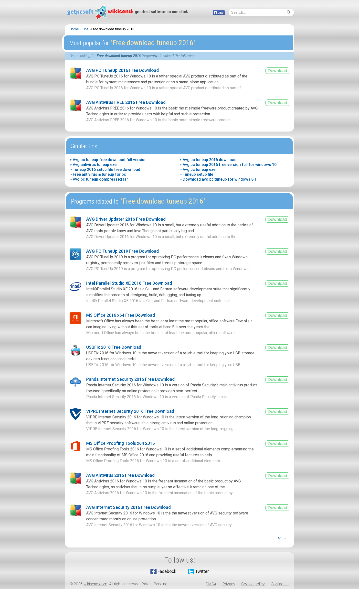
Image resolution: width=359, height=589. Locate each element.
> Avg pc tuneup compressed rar (99, 179)
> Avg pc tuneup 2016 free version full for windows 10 (228, 164)
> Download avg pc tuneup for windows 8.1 (218, 179)
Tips (85, 29)
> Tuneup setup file (196, 174)
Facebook (167, 571)
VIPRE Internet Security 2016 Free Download (130, 411)
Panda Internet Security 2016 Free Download (130, 379)
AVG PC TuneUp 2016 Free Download (122, 70)
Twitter (202, 571)
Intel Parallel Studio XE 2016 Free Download (129, 283)
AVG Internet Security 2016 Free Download (128, 507)
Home (74, 29)
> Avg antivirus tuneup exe (93, 164)
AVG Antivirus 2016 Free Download (120, 475)
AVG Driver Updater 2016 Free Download (126, 219)
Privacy (228, 584)
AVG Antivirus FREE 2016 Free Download (126, 102)
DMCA (211, 584)
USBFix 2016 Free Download (113, 347)
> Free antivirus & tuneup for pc (98, 174)
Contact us (280, 584)
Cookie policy (253, 584)
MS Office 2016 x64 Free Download (120, 315)
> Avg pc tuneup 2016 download (208, 159)
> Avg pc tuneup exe (197, 169)
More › (282, 538)
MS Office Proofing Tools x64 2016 (120, 443)
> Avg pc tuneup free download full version (108, 159)
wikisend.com (95, 584)
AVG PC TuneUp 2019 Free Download (122, 251)
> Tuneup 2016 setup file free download (105, 169)
